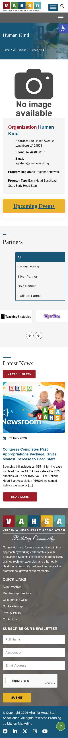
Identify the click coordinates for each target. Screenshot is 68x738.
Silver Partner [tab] (27, 276)
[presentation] (30, 335)
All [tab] (19, 257)
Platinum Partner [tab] (29, 296)
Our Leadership (13, 606)
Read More (20, 496)
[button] (63, 28)
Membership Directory (17, 593)
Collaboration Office (15, 599)
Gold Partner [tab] (26, 286)
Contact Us (10, 619)
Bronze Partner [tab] (28, 267)
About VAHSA (12, 586)
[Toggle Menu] (53, 7)
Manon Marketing (19, 723)
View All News (19, 374)
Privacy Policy (12, 612)
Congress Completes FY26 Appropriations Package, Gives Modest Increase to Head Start (29, 454)
